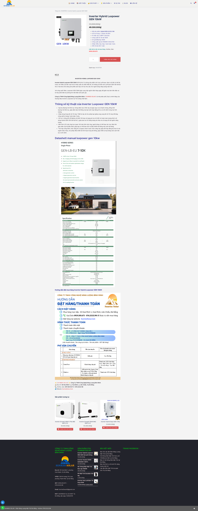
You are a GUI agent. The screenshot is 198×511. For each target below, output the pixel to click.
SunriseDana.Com (67, 389)
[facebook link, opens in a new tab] (194, 508)
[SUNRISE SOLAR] (9, 3)
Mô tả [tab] (57, 74)
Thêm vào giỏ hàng (110, 59)
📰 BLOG (125, 3)
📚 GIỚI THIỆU (81, 3)
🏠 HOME (71, 3)
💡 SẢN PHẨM (105, 3)
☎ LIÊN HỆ (133, 3)
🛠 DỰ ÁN (117, 3)
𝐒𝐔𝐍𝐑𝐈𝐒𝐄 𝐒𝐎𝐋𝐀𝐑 (62, 382)
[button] (191, 3)
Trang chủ (57, 11)
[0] (194, 3)
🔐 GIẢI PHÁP (92, 3)
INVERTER (64, 11)
